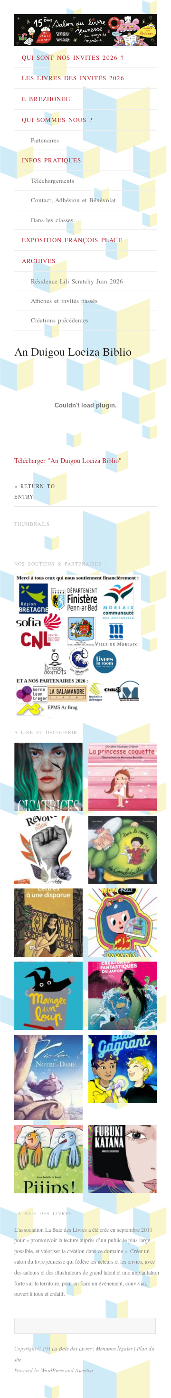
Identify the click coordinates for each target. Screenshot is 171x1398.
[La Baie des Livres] (85, 27)
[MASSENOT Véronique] (48, 922)
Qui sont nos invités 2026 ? (73, 57)
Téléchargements (52, 180)
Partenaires (45, 140)
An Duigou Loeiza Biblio (73, 351)
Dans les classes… (55, 220)
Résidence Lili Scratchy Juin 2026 (77, 281)
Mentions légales (115, 1348)
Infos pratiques (51, 160)
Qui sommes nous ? (57, 119)
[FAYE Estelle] (48, 775)
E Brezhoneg (46, 98)
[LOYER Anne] (122, 1067)
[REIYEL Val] (48, 1076)
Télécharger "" (68, 460)
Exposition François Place (72, 240)
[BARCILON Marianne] (122, 775)
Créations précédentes (59, 320)
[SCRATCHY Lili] (122, 922)
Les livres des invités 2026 (73, 78)
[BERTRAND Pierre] (122, 848)
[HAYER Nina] (122, 995)
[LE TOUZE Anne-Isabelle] (48, 1158)
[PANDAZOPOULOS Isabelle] (48, 848)
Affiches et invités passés (64, 300)
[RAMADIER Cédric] (48, 995)
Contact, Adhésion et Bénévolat (73, 200)
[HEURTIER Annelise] (122, 1158)
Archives (39, 260)
